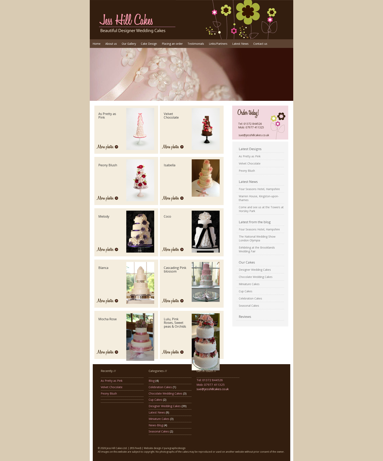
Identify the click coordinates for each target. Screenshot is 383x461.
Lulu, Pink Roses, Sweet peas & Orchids (175, 322)
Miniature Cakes (249, 284)
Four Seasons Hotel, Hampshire (259, 189)
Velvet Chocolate (250, 163)
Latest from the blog (255, 222)
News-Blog (156, 425)
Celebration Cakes (250, 298)
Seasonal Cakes (249, 305)
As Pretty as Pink (250, 156)
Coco (167, 216)
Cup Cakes (245, 291)
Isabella (169, 165)
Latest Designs (250, 149)
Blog (152, 381)
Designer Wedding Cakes (255, 270)
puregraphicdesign (175, 448)
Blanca (103, 268)
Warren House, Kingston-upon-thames (259, 198)
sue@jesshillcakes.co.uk (254, 135)
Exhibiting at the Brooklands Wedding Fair (257, 249)
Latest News (248, 181)
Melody (103, 216)
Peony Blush (247, 171)
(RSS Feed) (135, 448)
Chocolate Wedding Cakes (255, 277)
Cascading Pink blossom (175, 269)
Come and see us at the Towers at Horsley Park (261, 209)
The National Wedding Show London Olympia (257, 238)
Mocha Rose (107, 319)
